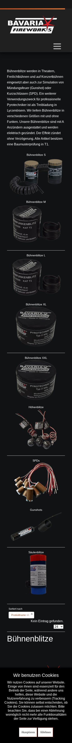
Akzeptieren (28, 732)
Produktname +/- (20, 615)
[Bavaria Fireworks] (32, 24)
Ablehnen (45, 732)
